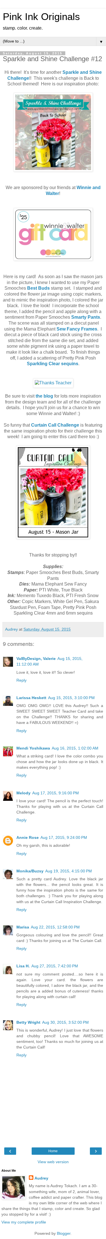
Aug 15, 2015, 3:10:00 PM (71, 697)
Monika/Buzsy (30, 871)
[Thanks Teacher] (53, 382)
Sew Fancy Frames (77, 329)
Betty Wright (28, 1022)
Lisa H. (23, 966)
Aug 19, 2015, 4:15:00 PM (68, 871)
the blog (44, 396)
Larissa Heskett (31, 697)
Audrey (41, 1178)
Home (53, 1151)
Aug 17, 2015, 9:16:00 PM (55, 793)
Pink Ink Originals (41, 16)
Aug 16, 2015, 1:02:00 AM (75, 748)
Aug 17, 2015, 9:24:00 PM (63, 837)
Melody (23, 793)
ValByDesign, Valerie (36, 658)
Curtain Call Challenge (55, 425)
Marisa (22, 927)
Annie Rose (27, 837)
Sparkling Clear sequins (52, 363)
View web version (53, 1162)
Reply (21, 680)
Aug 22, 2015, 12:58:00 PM (55, 927)
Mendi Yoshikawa (33, 748)
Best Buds (38, 288)
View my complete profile (23, 1222)
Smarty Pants (85, 317)
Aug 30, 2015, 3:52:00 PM (65, 1022)
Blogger (63, 1233)
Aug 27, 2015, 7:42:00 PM (54, 966)
